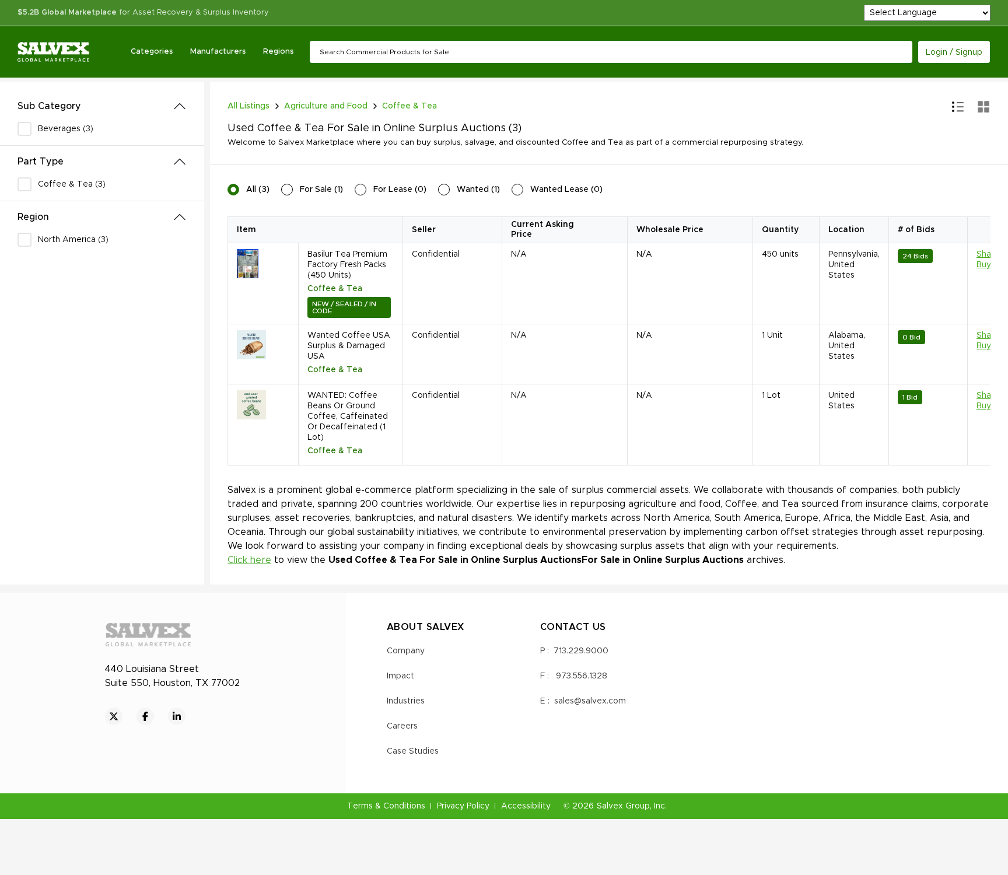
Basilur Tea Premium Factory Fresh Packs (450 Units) (347, 264)
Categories (152, 51)
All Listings (249, 106)
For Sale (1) (321, 190)
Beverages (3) (65, 129)
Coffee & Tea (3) (72, 184)
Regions (278, 51)
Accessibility (526, 806)
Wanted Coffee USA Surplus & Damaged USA (348, 345)
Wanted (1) (478, 190)
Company (406, 651)
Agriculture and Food (326, 106)
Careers (402, 726)
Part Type (41, 161)
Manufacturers (218, 51)
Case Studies (413, 751)
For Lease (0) (399, 190)
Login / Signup (954, 52)
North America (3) (73, 240)
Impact (400, 676)
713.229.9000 (581, 651)
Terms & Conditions (386, 806)
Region (33, 217)
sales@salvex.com (590, 701)
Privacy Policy (463, 806)
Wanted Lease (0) (566, 190)
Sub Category (49, 106)
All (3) (258, 190)
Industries (406, 701)
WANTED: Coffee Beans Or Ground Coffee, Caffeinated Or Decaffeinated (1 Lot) (347, 416)
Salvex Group (623, 806)
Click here (249, 560)
